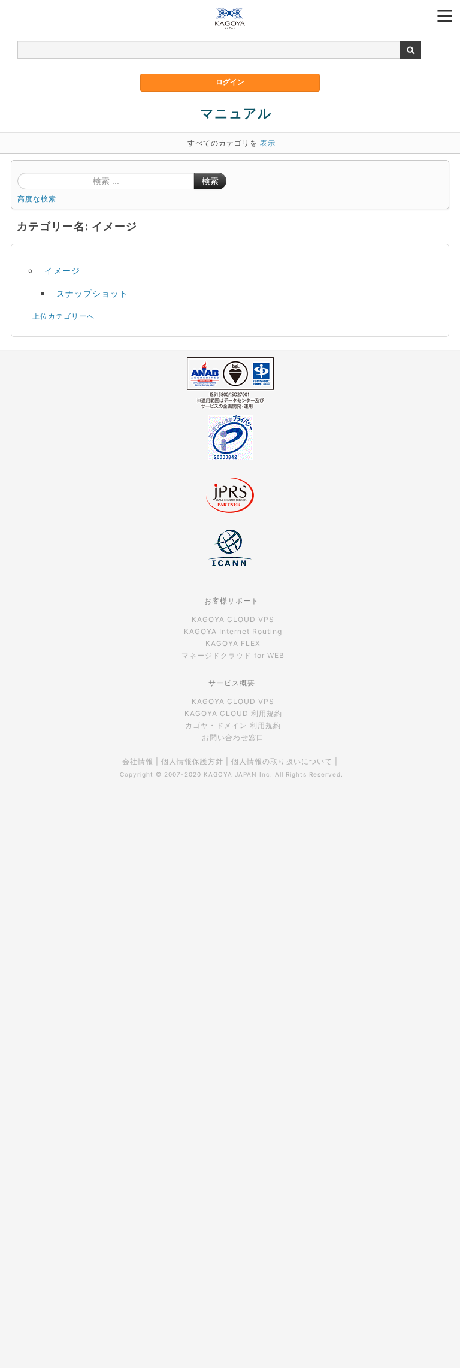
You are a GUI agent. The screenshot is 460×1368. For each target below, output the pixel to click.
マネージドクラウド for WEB (233, 655)
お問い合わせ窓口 (233, 737)
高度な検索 (36, 198)
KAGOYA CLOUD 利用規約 (233, 713)
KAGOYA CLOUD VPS (233, 619)
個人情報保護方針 (192, 761)
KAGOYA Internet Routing (233, 631)
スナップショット (92, 293)
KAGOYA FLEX (233, 643)
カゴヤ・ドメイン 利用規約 (233, 725)
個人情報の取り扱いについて (281, 761)
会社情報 (137, 761)
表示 (268, 142)
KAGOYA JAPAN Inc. (238, 774)
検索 (210, 181)
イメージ (62, 270)
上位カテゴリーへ (63, 316)
